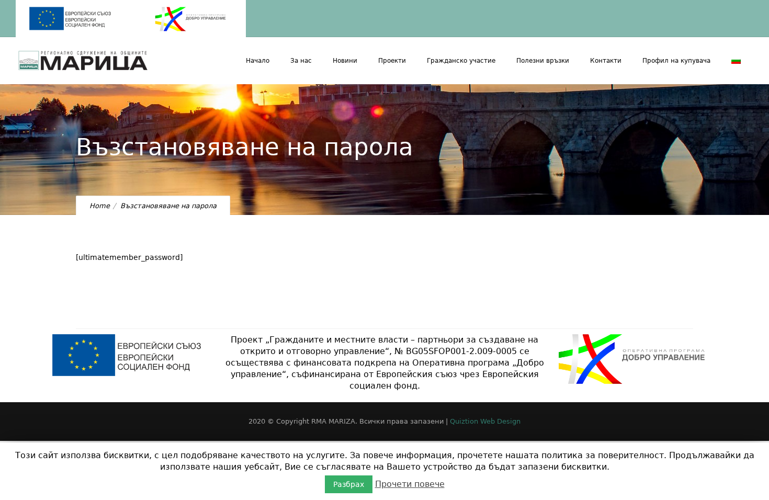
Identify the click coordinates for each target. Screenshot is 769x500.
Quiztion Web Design (485, 421)
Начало (257, 60)
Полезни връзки (542, 60)
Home (99, 206)
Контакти (605, 60)
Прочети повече (410, 484)
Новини (345, 60)
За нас (301, 60)
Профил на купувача (676, 60)
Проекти (392, 60)
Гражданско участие (461, 60)
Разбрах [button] (348, 484)
